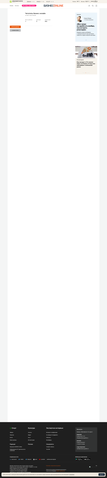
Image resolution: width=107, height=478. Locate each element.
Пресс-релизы (13, 440)
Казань (74, 1)
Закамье (17, 5)
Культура (31, 428)
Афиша (11, 432)
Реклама (30, 444)
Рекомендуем (80, 59)
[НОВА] (29, 6)
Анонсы (30, 432)
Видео (29, 435)
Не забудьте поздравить (52, 435)
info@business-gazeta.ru (82, 438)
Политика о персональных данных (53, 465)
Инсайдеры (49, 440)
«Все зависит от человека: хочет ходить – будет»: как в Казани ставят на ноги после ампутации (86, 64)
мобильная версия (51, 459)
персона (79, 14)
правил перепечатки (60, 470)
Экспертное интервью (54, 428)
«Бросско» (86, 19)
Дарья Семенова (88, 18)
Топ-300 (48, 449)
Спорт (13, 428)
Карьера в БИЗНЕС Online (16, 446)
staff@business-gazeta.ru (83, 448)
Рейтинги (48, 437)
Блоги (11, 437)
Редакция (12, 444)
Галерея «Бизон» (50, 446)
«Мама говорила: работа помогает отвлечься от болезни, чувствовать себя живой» (86, 27)
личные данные (15, 26)
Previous (77, 40)
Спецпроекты (50, 444)
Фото (29, 437)
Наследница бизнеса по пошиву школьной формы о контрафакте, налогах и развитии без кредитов (85, 34)
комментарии (15, 30)
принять (102, 474)
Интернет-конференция (51, 432)
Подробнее (71, 474)
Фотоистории (31, 440)
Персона (12, 435)
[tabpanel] (86, 26)
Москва (83, 1)
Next (95, 40)
